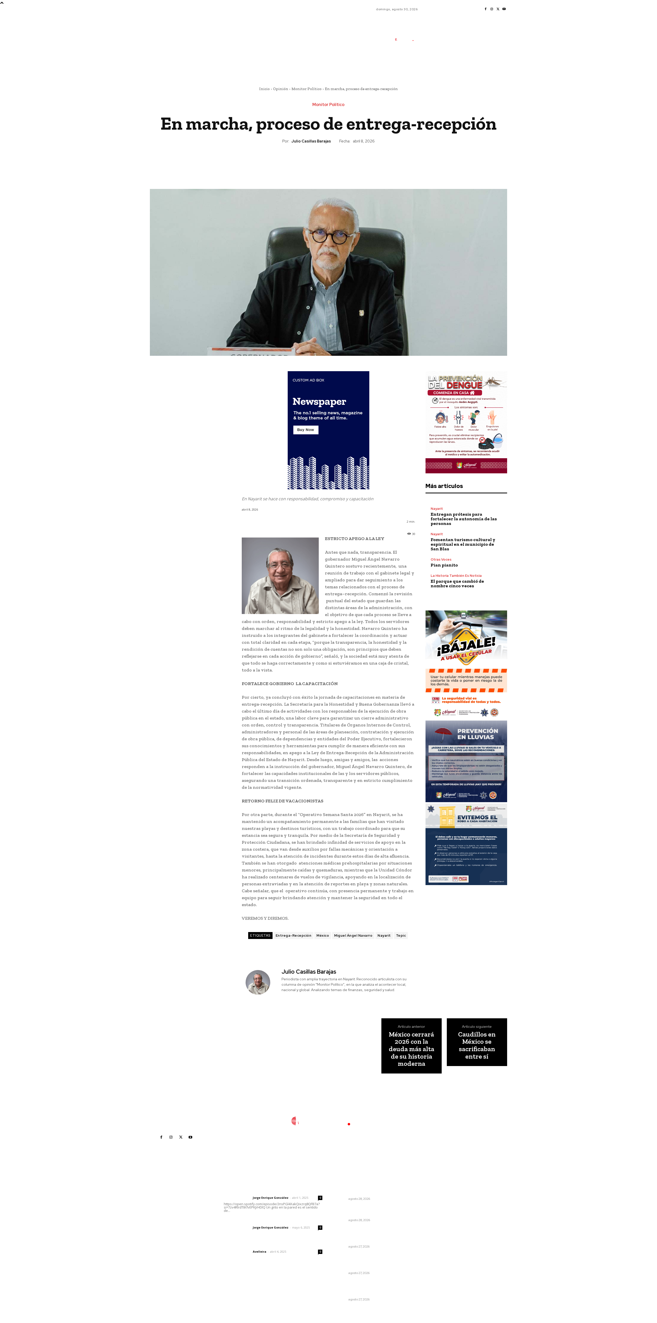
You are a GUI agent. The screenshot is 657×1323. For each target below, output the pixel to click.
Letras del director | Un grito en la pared (270, 1191)
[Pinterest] (328, 161)
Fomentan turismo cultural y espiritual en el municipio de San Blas (463, 544)
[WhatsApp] (340, 161)
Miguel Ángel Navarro (353, 935)
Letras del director (237, 1198)
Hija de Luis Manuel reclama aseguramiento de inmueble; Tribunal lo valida (361, 1234)
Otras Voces (441, 559)
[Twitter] (498, 9)
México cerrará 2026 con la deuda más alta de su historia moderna (411, 1049)
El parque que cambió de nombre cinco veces (457, 583)
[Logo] (407, 39)
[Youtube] (504, 9)
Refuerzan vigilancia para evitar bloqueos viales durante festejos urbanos (364, 1287)
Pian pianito (444, 565)
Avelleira (259, 1251)
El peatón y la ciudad (248, 1245)
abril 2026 (420, 1230)
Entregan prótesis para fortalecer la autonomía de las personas (464, 518)
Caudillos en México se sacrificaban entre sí (477, 1045)
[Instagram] (492, 9)
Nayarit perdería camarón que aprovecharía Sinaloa (362, 1211)
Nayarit (384, 935)
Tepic (401, 935)
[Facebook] (485, 9)
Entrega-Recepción (294, 935)
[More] (352, 161)
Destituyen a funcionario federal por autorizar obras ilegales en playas (365, 1261)
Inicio (264, 89)
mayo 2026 (421, 1222)
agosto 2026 (422, 1199)
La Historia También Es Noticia (456, 575)
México (322, 935)
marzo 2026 (422, 1237)
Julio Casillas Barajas (311, 141)
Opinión (280, 89)
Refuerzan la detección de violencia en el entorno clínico (362, 1189)
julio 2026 (420, 1207)
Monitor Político (307, 89)
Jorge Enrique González (270, 1198)
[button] (436, 62)
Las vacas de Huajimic (250, 1220)
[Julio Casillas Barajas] (261, 982)
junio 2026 (420, 1214)
